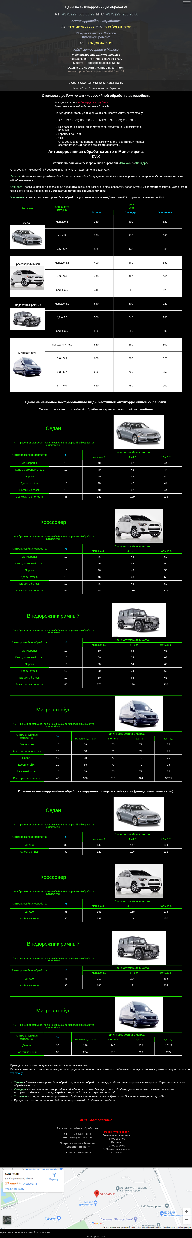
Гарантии (115, 88)
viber (111, 71)
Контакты (92, 82)
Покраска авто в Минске (96, 33)
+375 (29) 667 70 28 (99, 43)
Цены (102, 82)
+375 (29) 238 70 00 (121, 14)
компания (45, 1232)
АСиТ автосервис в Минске (96, 49)
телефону (16, 1073)
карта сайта (6, 1232)
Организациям (115, 82)
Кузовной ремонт (96, 37)
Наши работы (79, 88)
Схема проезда (77, 82)
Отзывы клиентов (98, 88)
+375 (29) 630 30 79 (77, 14)
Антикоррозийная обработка (96, 21)
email (120, 71)
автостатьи (21, 1232)
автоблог (33, 1232)
